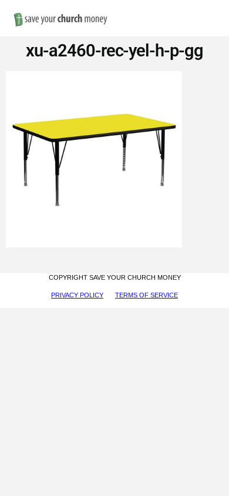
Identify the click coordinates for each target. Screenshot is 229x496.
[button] (210, 6)
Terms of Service (146, 295)
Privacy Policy (77, 295)
